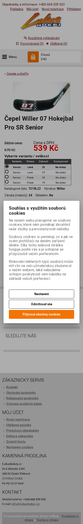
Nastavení (41, 294)
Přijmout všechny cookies (41, 314)
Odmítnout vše (41, 304)
